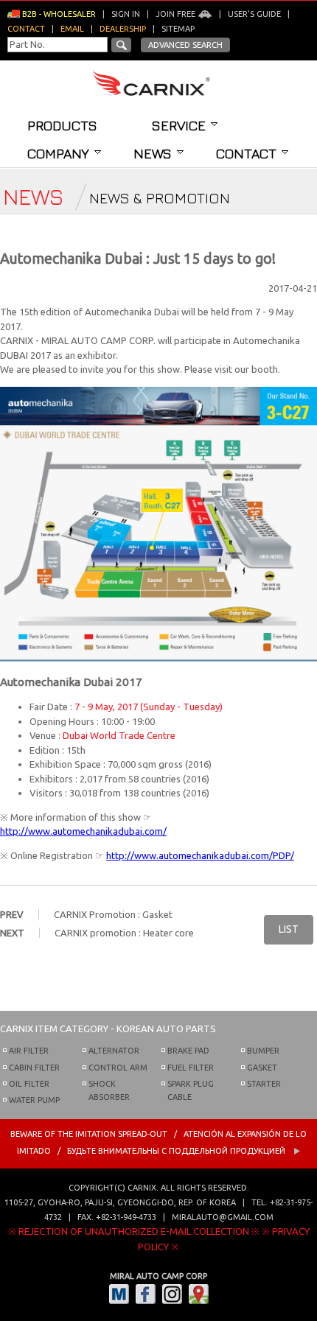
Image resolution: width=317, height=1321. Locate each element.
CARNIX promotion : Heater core (124, 933)
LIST (289, 929)
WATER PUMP (34, 1100)
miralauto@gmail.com (223, 1217)
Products (62, 125)
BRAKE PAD (188, 1050)
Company (58, 153)
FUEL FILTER (190, 1067)
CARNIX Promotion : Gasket (113, 914)
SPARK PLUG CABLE (190, 1090)
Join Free (177, 14)
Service (179, 125)
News (152, 153)
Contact (246, 153)
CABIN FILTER (34, 1067)
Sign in (125, 14)
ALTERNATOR (113, 1050)
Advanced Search (185, 45)
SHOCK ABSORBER (109, 1090)
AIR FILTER (29, 1050)
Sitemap (178, 28)
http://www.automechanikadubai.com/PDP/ (200, 855)
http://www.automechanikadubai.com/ (83, 831)
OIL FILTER (29, 1083)
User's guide (254, 14)
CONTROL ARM (117, 1067)
